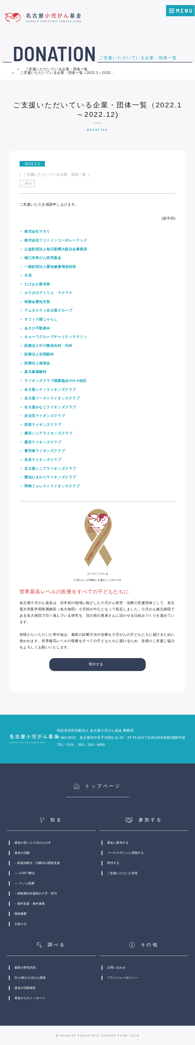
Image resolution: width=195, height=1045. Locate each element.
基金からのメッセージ (29, 998)
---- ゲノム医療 (24, 883)
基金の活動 (22, 853)
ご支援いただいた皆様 (122, 873)
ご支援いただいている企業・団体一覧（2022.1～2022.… (67, 73)
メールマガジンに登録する (125, 853)
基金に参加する (117, 842)
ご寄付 (27, 183)
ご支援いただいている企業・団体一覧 (56, 69)
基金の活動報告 (25, 988)
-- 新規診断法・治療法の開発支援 (37, 863)
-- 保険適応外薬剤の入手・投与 (35, 893)
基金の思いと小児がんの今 (32, 842)
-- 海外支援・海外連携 (29, 903)
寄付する (96, 664)
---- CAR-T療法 (24, 873)
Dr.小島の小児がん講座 (30, 977)
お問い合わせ (116, 967)
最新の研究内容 (25, 967)
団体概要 (20, 914)
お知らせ (20, 924)
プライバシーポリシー (122, 977)
